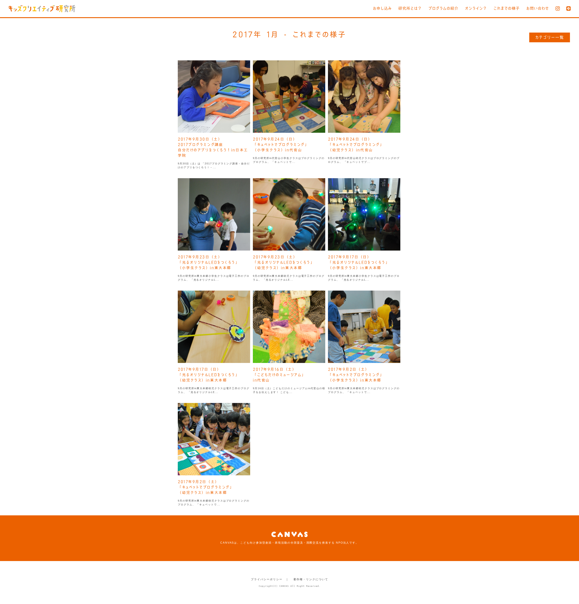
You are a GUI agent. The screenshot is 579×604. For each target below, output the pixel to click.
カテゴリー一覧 (549, 37)
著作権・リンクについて (310, 579)
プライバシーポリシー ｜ (270, 579)
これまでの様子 (507, 8)
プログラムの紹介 (443, 8)
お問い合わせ (537, 8)
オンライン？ (476, 8)
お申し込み (382, 8)
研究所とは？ (410, 8)
